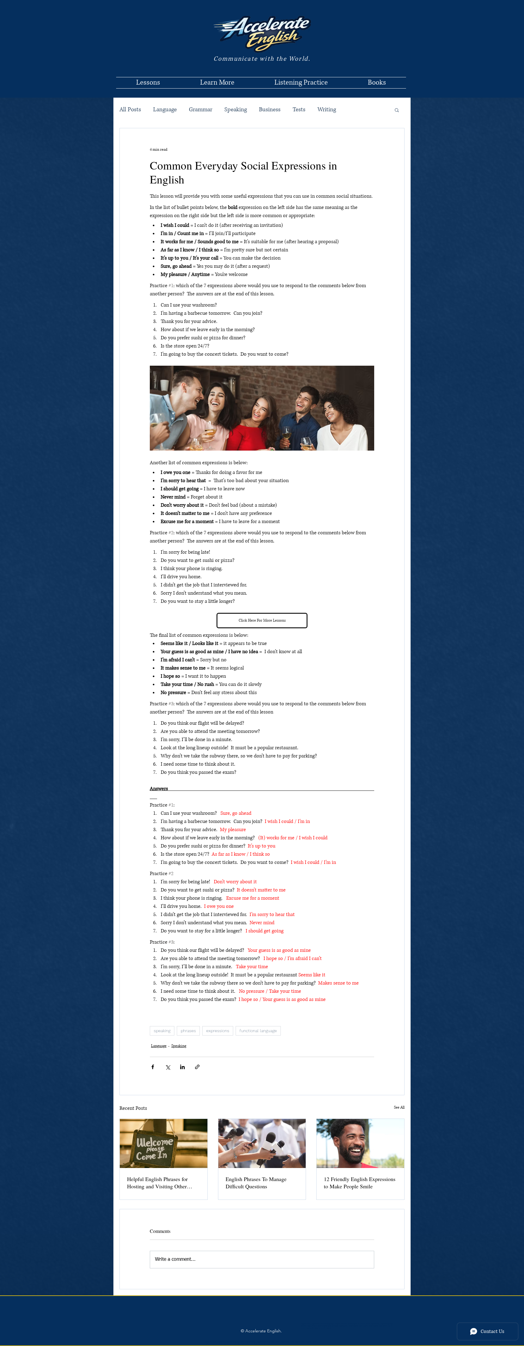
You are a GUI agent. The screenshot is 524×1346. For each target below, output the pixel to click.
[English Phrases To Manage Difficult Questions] (262, 1143)
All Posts (130, 109)
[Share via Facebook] (153, 1067)
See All (399, 1107)
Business (269, 109)
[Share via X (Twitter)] (167, 1067)
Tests (299, 109)
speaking (162, 1030)
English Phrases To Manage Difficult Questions (256, 1182)
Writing (326, 109)
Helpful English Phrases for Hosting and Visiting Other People (157, 1182)
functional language (258, 1030)
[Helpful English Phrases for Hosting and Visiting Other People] (163, 1143)
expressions (217, 1030)
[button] (397, 109)
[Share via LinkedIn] (182, 1067)
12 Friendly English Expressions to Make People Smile (359, 1182)
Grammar (200, 109)
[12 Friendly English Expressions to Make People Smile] (360, 1143)
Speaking (235, 109)
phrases (188, 1030)
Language (165, 109)
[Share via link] (197, 1067)
